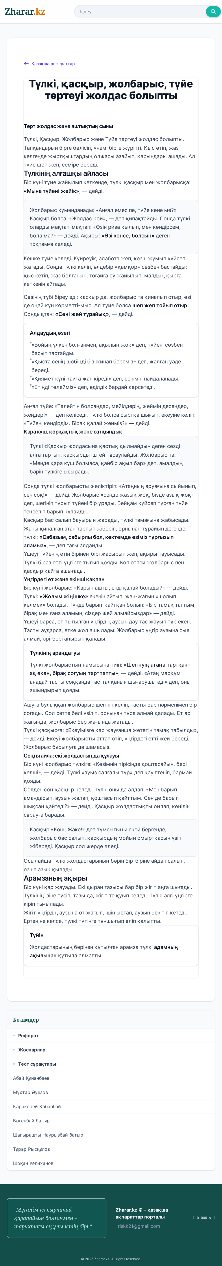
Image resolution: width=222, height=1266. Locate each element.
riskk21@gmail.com (139, 1226)
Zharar (25, 11)
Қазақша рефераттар (53, 63)
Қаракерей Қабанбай (37, 1106)
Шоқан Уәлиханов (33, 1163)
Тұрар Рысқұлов (31, 1149)
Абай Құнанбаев (31, 1078)
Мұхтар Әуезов (30, 1092)
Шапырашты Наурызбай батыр (48, 1135)
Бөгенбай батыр (31, 1121)
